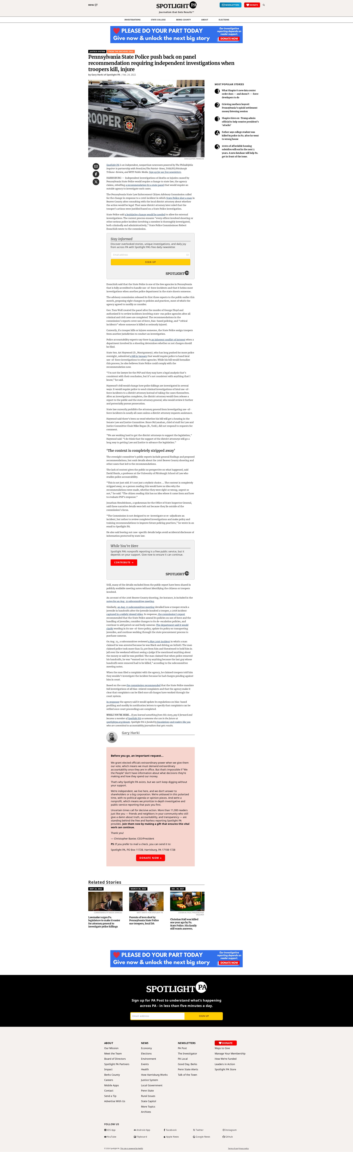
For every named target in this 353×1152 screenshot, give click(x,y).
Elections (146, 1053)
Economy (146, 1048)
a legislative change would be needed (145, 214)
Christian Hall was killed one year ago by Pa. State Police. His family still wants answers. (184, 924)
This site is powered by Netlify (131, 1148)
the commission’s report (171, 614)
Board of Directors (115, 1058)
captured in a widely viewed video (124, 614)
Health (145, 1069)
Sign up (204, 1016)
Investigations (133, 20)
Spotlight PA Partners (116, 1064)
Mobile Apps (111, 1085)
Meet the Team (113, 1053)
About (204, 20)
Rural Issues (148, 1096)
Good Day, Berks (187, 1064)
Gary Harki (131, 732)
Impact (108, 1069)
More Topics (148, 1106)
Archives (146, 1111)
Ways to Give (222, 1048)
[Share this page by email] (96, 166)
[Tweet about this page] (96, 182)
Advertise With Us (114, 1101)
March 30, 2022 (138, 888)
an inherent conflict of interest (168, 339)
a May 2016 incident (159, 641)
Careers (108, 1080)
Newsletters (187, 1043)
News (145, 1043)
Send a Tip (110, 1096)
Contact (108, 1090)
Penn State (147, 1090)
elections (224, 20)
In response (112, 701)
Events (145, 1064)
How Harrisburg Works (154, 1074)
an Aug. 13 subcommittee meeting (136, 607)
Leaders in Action (225, 1064)
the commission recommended (143, 685)
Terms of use (233, 1148)
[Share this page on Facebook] (96, 174)
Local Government (151, 1085)
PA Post (182, 1048)
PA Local (183, 1058)
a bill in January (138, 356)
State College (158, 20)
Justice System (97, 51)
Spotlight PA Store (225, 1069)
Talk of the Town (187, 1074)
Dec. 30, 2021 (178, 888)
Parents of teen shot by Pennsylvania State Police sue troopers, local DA (144, 920)
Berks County (183, 20)
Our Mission (111, 1048)
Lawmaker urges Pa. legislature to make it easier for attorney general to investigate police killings (104, 922)
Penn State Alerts (188, 1069)
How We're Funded (225, 1058)
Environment (148, 1058)
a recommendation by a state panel (145, 185)
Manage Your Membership (230, 1053)
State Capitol (148, 1101)
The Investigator (187, 1053)
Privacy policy (243, 1148)
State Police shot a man (179, 198)
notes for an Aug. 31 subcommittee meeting (130, 601)
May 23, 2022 (96, 888)
